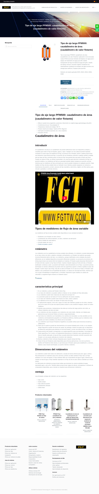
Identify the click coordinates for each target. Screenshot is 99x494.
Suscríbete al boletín (9, 1)
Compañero (32, 464)
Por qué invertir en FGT (58, 475)
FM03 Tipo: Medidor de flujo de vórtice (41, 415)
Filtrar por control (10, 465)
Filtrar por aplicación (10, 449)
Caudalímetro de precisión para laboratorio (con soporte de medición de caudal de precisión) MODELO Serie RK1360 (87, 421)
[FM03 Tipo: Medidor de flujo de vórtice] (41, 404)
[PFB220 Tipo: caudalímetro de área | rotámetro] (57, 404)
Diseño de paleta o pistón (45, 244)
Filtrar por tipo (9, 451)
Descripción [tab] (43, 105)
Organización (32, 453)
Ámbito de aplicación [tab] (59, 105)
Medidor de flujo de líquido (76, 88)
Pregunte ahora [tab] (65, 108)
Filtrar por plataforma (11, 469)
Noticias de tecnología (35, 473)
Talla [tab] (50, 105)
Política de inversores (58, 477)
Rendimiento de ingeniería (59, 449)
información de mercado (35, 474)
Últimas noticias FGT (34, 471)
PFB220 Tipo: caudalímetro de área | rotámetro (57, 415)
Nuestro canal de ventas (35, 463)
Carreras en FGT (56, 461)
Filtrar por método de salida (12, 457)
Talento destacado (57, 467)
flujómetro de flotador (68, 95)
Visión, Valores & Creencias (36, 451)
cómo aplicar (56, 465)
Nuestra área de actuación (59, 451)
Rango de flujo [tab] (71, 105)
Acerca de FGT (33, 449)
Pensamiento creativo (35, 455)
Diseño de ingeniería (66, 7)
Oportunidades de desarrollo (60, 469)
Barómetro (57, 419)
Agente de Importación (82, 7)
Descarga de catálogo (66, 82)
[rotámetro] (38, 278)
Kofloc (39, 419)
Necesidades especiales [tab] (83, 105)
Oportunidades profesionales (60, 463)
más (93, 7)
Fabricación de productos (49, 7)
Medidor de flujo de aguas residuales (78, 92)
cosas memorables (34, 461)
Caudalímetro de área (81, 95)
